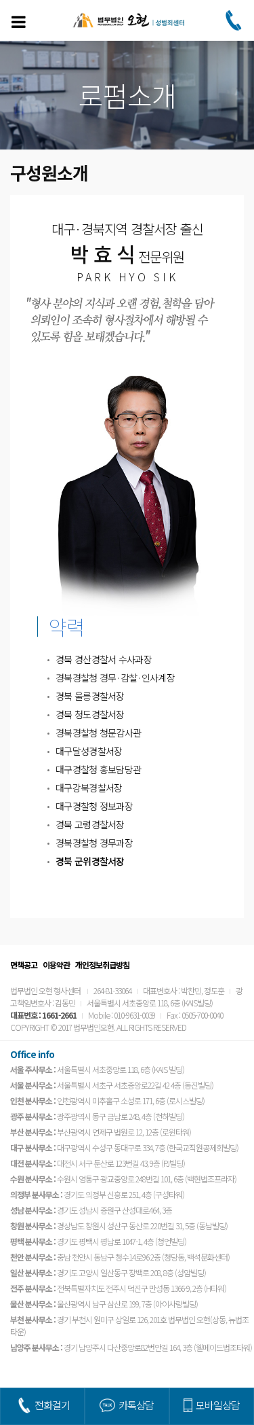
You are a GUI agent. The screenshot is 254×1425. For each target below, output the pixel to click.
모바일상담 (218, 1405)
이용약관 (56, 964)
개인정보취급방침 (102, 964)
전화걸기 (52, 1405)
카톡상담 (136, 1405)
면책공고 (23, 964)
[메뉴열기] (18, 22)
